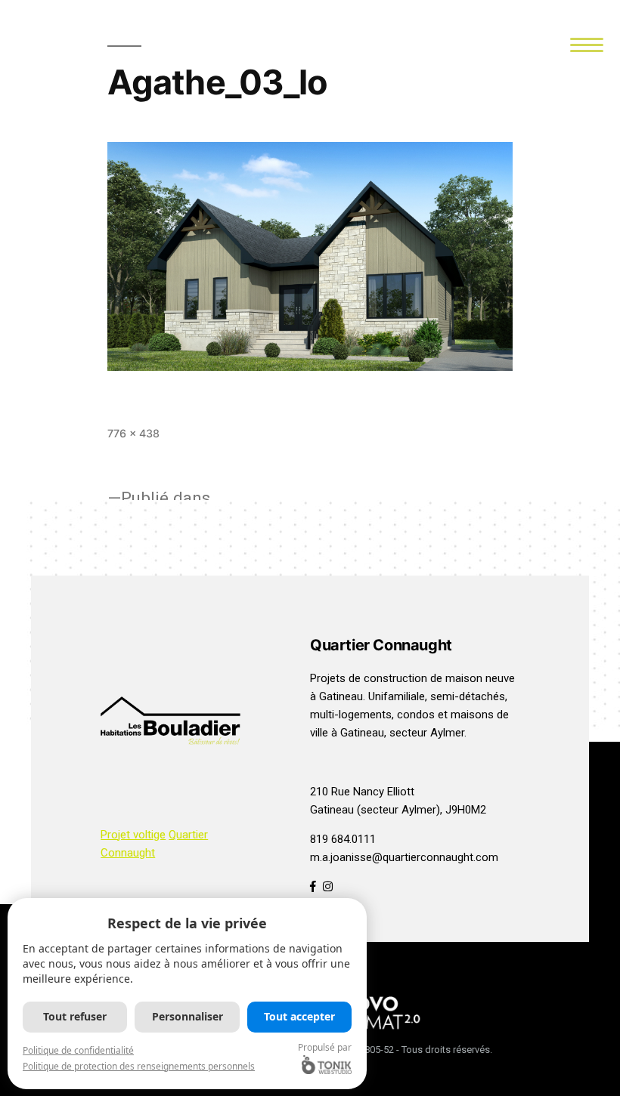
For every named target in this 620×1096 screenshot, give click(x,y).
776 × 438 (133, 433)
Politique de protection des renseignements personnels (139, 1066)
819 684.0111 (343, 839)
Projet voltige (133, 834)
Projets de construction (368, 678)
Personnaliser (187, 1016)
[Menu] (587, 43)
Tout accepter (299, 1016)
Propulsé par (325, 1047)
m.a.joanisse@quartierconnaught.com (404, 857)
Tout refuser (75, 1016)
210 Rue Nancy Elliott (362, 791)
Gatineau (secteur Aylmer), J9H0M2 (398, 810)
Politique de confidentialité (78, 1050)
